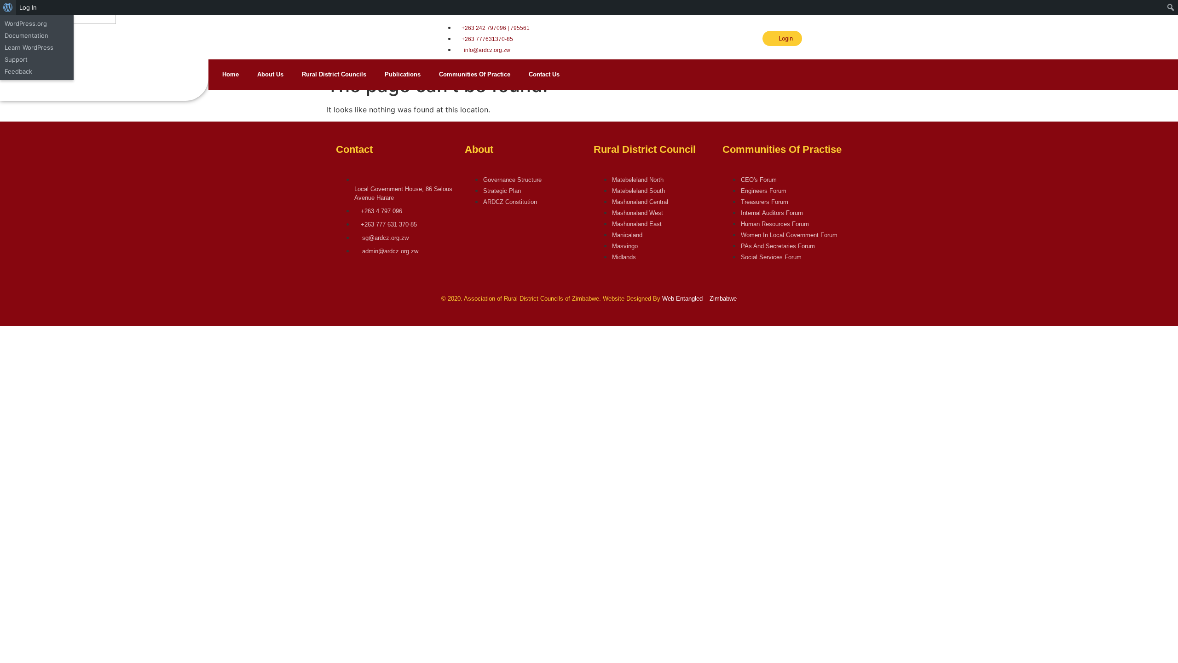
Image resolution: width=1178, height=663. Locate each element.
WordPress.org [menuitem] (26, 23)
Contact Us (544, 74)
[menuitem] (8, 7)
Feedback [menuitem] (18, 71)
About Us (270, 74)
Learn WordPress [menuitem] (29, 47)
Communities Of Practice (474, 74)
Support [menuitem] (16, 59)
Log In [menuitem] (28, 7)
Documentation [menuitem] (26, 35)
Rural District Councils (334, 74)
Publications (403, 74)
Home (230, 74)
